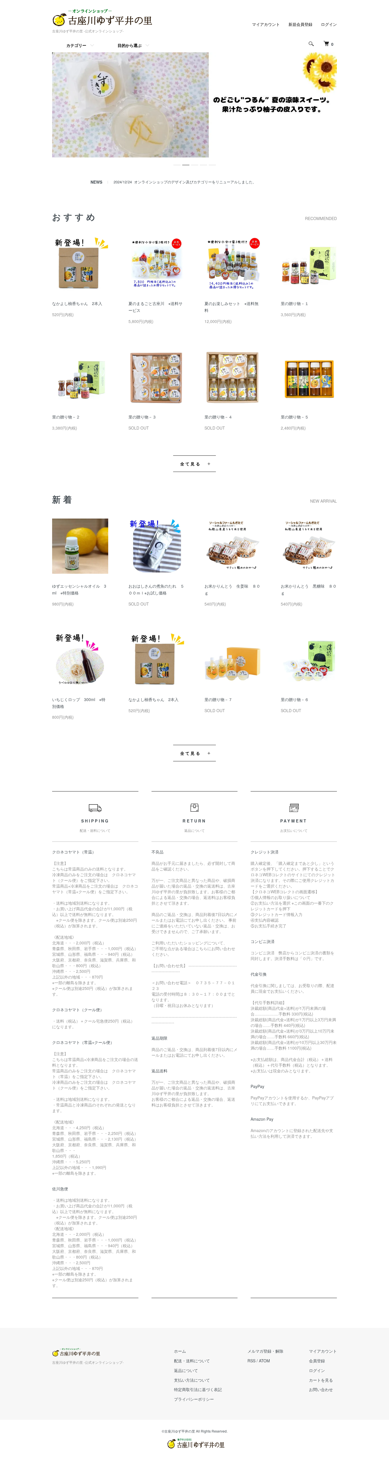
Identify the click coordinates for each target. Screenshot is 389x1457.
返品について (186, 1370)
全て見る (190, 464)
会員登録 (317, 1360)
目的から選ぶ (130, 45)
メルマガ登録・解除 (265, 1351)
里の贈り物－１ (295, 303)
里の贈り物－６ (295, 699)
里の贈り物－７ (218, 699)
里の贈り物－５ (295, 417)
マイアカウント (266, 24)
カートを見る (321, 1380)
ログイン (329, 24)
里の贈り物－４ (218, 417)
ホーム (180, 1351)
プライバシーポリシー (194, 1399)
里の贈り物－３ (142, 417)
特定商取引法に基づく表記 (198, 1389)
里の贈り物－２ (66, 417)
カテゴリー (76, 45)
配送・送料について (192, 1360)
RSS (251, 1360)
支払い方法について (192, 1380)
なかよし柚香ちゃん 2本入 (77, 303)
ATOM (264, 1360)
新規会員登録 (300, 24)
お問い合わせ (321, 1389)
